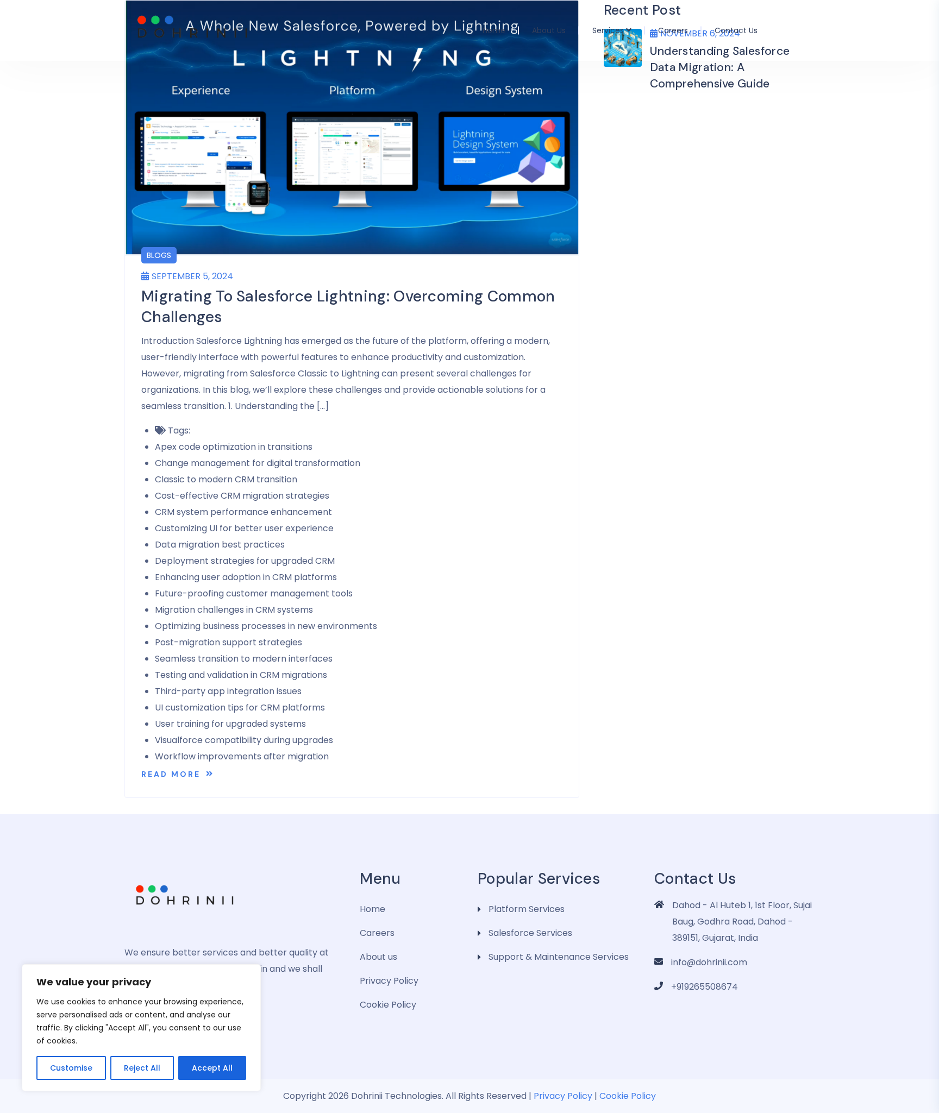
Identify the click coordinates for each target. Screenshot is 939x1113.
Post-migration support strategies (228, 642)
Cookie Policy (388, 1004)
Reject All (142, 1067)
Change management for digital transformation (257, 463)
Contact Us (736, 30)
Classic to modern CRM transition (226, 479)
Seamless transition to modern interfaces (244, 658)
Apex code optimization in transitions (233, 447)
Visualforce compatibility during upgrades (244, 740)
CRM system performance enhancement (243, 512)
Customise (71, 1067)
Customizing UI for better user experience (244, 528)
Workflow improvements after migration (242, 756)
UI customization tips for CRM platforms (240, 707)
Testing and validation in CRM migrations (241, 675)
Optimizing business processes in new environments (266, 626)
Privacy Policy (389, 980)
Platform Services (527, 909)
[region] (141, 1027)
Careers (673, 30)
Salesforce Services (530, 933)
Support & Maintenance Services (559, 957)
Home (494, 30)
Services (608, 30)
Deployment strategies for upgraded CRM (245, 561)
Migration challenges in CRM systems (234, 609)
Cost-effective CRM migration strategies (242, 495)
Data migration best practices (220, 544)
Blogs (159, 255)
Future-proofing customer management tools (254, 593)
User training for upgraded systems (230, 724)
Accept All (212, 1067)
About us (549, 30)
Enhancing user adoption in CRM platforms (246, 577)
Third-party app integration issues (228, 691)
